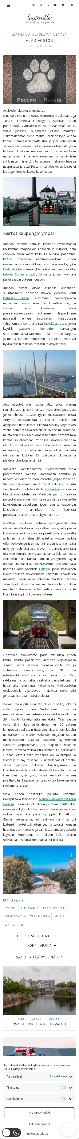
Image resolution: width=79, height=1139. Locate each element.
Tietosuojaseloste (37, 1133)
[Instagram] (40, 5)
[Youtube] (55, 5)
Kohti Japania (40, 946)
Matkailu (21, 34)
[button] (11, 1132)
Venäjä (60, 34)
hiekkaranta (29, 908)
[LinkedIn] (48, 5)
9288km (10, 908)
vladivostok (14, 925)
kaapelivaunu (53, 908)
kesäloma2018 (15, 916)
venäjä (59, 916)
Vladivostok (39, 40)
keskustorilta (12, 269)
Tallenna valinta (39, 1124)
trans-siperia (40, 916)
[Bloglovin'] (63, 5)
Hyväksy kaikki (39, 1112)
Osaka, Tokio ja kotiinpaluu (39, 1024)
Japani (22, 1019)
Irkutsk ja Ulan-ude (38, 936)
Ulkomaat (41, 34)
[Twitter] (33, 5)
